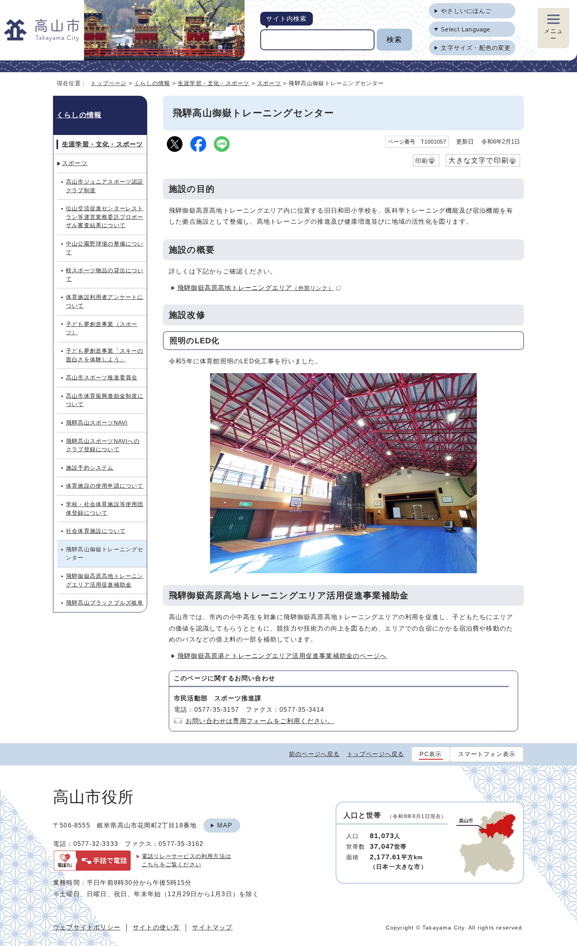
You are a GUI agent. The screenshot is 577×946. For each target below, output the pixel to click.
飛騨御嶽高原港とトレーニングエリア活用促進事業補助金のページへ (282, 656)
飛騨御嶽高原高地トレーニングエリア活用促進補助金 (105, 580)
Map (224, 825)
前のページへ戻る (314, 754)
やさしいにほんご (466, 10)
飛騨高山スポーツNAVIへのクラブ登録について (103, 445)
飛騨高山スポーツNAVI (97, 422)
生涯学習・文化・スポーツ (213, 83)
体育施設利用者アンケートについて (105, 301)
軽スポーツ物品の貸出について (105, 274)
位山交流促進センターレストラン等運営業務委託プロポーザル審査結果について (105, 216)
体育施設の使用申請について (105, 486)
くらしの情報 (152, 83)
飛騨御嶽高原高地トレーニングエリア (255, 287)
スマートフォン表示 (486, 754)
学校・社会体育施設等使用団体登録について (105, 508)
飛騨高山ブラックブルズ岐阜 (105, 603)
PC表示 (431, 754)
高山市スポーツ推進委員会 (101, 377)
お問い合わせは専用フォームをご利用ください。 (260, 721)
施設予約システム (90, 468)
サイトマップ (212, 927)
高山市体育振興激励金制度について (105, 400)
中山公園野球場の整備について (105, 248)
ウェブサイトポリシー (87, 927)
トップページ (108, 83)
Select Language (465, 29)
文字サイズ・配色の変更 (476, 47)
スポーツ (269, 83)
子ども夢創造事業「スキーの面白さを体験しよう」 (105, 355)
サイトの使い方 (156, 927)
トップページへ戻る (375, 754)
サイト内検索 (286, 18)
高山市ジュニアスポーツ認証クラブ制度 (105, 186)
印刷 (421, 160)
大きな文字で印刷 (478, 160)
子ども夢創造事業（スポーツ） (101, 328)
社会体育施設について (96, 531)
